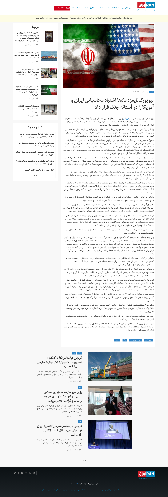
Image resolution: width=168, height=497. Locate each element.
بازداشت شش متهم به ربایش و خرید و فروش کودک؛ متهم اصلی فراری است (35, 153)
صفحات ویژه (113, 8)
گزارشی (126, 118)
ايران (151, 91)
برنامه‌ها (101, 8)
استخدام (93, 490)
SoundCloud (34, 473)
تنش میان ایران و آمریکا (136, 340)
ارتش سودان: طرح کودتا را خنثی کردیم (39, 170)
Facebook (18, 473)
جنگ (125, 340)
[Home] (145, 6)
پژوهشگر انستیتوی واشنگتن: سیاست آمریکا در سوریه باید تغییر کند (28, 109)
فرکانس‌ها (76, 8)
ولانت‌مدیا (76, 484)
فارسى (42, 490)
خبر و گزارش (127, 8)
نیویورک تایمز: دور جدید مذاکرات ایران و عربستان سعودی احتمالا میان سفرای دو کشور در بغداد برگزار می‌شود (27, 91)
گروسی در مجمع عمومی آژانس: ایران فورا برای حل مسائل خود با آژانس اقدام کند (59, 431)
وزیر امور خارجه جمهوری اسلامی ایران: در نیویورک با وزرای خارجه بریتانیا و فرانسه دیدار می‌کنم (63, 397)
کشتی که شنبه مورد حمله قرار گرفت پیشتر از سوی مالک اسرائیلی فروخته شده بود (26, 55)
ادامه (84, 461)
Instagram (26, 473)
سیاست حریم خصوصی (78, 490)
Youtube (30, 473)
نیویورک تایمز (148, 340)
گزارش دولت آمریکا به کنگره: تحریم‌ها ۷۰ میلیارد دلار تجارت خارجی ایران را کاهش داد (59, 362)
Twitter (15, 473)
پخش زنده (60, 8)
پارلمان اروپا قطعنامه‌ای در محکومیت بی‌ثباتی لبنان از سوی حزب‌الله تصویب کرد (35, 162)
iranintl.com (48, 18)
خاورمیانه (117, 340)
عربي (49, 490)
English (57, 490)
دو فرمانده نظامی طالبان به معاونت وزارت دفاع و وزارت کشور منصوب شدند (36, 144)
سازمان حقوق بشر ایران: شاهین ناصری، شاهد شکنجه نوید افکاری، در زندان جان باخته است (37, 135)
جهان (80, 353)
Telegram (22, 473)
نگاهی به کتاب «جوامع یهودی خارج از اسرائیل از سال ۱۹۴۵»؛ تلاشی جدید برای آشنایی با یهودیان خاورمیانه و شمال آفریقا (27, 37)
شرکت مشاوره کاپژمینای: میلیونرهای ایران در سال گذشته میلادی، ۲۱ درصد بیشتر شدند (27, 72)
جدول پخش (89, 8)
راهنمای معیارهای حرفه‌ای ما (109, 490)
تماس (65, 490)
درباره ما (125, 490)
